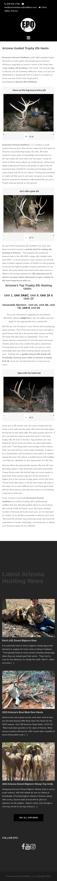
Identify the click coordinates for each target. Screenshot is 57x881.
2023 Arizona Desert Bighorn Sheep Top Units (27, 784)
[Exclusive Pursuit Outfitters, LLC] (28, 25)
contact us (25, 318)
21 (38, 307)
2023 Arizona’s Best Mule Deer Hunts (22, 712)
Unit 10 (45, 295)
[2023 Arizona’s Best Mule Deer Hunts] (28, 689)
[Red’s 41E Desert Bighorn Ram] (28, 618)
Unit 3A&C (21, 295)
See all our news (28, 818)
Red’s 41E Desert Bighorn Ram (19, 640)
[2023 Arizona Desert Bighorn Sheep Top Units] (28, 761)
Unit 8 (26, 307)
